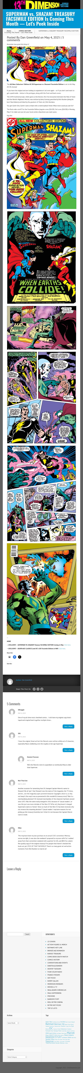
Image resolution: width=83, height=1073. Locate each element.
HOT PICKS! (51, 978)
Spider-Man (50, 1039)
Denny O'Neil (56, 1029)
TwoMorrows (50, 1043)
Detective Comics (66, 1029)
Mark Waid (64, 1033)
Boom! (66, 1024)
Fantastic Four (49, 1031)
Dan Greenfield (30, 37)
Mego (47, 1035)
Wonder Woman (59, 1043)
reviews (64, 1037)
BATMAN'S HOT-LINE (54, 948)
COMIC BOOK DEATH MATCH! (57, 957)
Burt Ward (71, 1024)
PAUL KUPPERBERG (54, 993)
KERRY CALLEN (52, 981)
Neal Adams (69, 1035)
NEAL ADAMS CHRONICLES (56, 990)
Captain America (50, 1026)
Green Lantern (71, 1031)
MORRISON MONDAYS (55, 984)
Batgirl (73, 1022)
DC (51, 1028)
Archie (62, 1022)
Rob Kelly (74, 1037)
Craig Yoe (68, 1026)
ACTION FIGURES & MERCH (57, 945)
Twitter (41, 689)
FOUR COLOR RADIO (54, 972)
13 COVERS (51, 941)
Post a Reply (68, 726)
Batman (50, 1024)
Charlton (63, 1026)
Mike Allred (61, 1035)
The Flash (56, 1041)
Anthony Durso (56, 1022)
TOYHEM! (67, 1041)
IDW (47, 1033)
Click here (67, 645)
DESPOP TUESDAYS (54, 969)
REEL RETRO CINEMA (55, 1002)
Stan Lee (57, 1039)
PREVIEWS (51, 996)
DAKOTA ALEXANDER (54, 966)
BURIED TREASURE (54, 954)
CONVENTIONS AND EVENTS (57, 963)
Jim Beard (59, 1033)
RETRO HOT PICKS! (54, 1005)
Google (34, 689)
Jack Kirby (52, 1033)
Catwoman (57, 1026)
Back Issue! (68, 1022)
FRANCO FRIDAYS (53, 975)
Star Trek (62, 1039)
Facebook (38, 689)
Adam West (49, 1022)
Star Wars (67, 1039)
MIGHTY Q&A (53, 1035)
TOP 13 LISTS (52, 1008)
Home (9, 31)
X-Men (66, 1043)
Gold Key (64, 1031)
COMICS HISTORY (25, 31)
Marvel (71, 1033)
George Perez (57, 1031)
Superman (50, 1041)
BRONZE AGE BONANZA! (56, 951)
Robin (69, 1037)
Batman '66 (59, 1024)
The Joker (62, 1041)
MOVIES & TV (52, 987)
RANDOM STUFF (53, 999)
